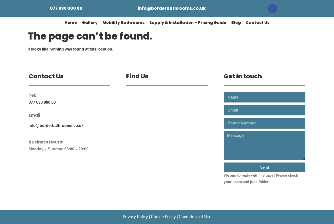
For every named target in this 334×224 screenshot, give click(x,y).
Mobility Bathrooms (123, 22)
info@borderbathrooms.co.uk (172, 8)
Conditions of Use (195, 217)
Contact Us (257, 22)
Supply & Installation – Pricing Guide (187, 22)
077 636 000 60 (66, 8)
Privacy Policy (135, 217)
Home (71, 22)
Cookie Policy (163, 217)
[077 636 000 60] (43, 8)
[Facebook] (272, 8)
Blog (236, 22)
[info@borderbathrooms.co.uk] (131, 8)
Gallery (90, 22)
